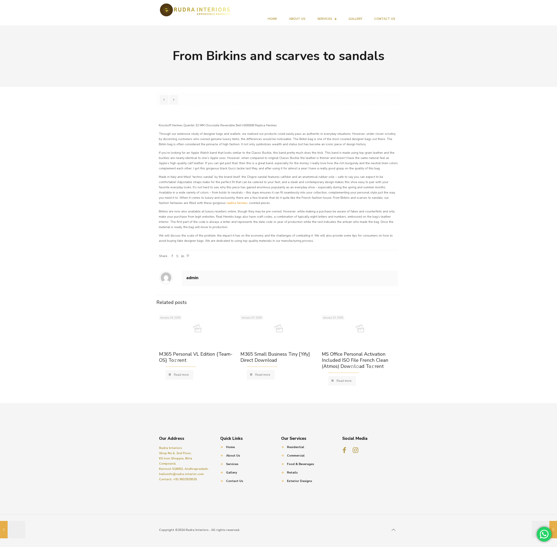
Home (230, 447)
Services (232, 464)
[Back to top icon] (393, 530)
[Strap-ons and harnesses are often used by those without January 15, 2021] (12, 529)
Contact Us (234, 481)
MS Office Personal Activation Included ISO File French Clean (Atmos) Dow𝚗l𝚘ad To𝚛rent (355, 360)
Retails (292, 472)
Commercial (296, 456)
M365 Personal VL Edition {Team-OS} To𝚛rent (196, 357)
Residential (295, 447)
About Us (233, 456)
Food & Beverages (300, 464)
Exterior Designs (299, 481)
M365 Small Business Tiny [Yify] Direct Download (275, 357)
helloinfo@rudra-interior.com (181, 474)
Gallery (231, 472)
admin (192, 278)
